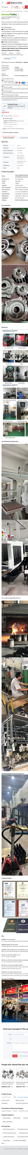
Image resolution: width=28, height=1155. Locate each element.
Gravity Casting (6, 1118)
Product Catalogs (23, 1097)
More (3, 1143)
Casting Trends (6, 1140)
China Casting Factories (8, 1129)
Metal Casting (17, 1118)
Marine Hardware (20, 1100)
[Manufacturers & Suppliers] (14, 2)
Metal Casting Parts (7, 1121)
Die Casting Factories (23, 1129)
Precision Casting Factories (9, 1133)
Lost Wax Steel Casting (8, 1136)
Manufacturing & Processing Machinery (14, 11)
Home (3, 11)
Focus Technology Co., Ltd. (19, 1148)
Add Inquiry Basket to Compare (10, 132)
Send (15, 1056)
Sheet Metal (4, 1103)
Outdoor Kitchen (5, 1100)
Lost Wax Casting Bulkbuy (19, 1140)
